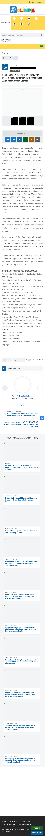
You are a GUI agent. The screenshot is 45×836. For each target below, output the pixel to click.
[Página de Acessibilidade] (28, 24)
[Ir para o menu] (39, 24)
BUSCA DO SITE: (7, 32)
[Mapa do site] (21, 24)
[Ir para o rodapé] (17, 28)
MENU (6, 46)
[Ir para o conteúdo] (35, 24)
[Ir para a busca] (13, 28)
